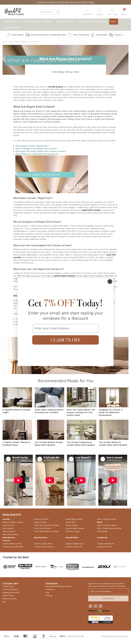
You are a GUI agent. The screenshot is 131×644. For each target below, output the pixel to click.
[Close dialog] (110, 281)
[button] (65, 340)
